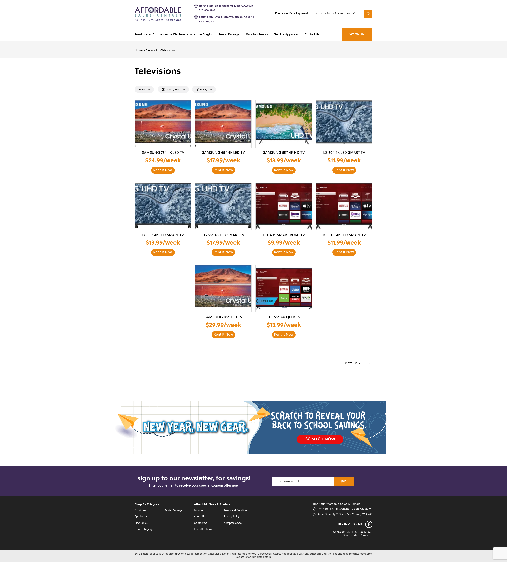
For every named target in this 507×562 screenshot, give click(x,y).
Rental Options (203, 529)
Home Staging (203, 34)
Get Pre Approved (286, 34)
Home (139, 50)
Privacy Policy (231, 516)
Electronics (180, 34)
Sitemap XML (351, 535)
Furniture (141, 34)
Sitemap (366, 535)
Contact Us (312, 34)
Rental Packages (229, 34)
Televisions (168, 50)
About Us (199, 516)
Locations (200, 510)
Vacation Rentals (257, 34)
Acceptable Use (233, 523)
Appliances (160, 34)
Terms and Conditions (237, 510)
